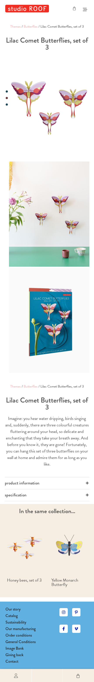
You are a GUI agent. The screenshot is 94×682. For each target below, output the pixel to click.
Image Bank (14, 648)
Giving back (14, 655)
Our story (13, 609)
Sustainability (15, 622)
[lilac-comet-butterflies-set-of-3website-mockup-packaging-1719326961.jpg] (49, 320)
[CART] (74, 8)
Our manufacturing (20, 629)
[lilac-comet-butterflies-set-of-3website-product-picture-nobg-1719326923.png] (49, 107)
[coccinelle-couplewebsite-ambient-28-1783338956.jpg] (49, 214)
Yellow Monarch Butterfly (64, 582)
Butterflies (31, 26)
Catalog (11, 616)
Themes (15, 26)
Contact (11, 661)
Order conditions (18, 635)
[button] (47, 675)
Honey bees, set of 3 (24, 580)
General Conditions (20, 642)
